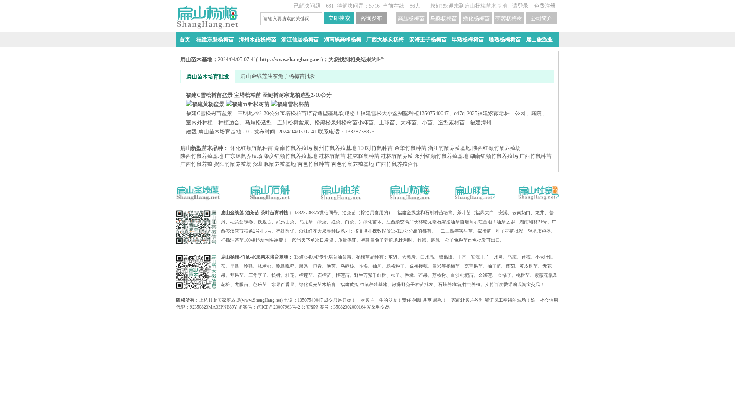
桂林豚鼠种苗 (363, 156)
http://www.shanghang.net (290, 59)
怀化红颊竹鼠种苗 (251, 148)
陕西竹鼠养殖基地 (201, 156)
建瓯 (191, 132)
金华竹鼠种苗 (410, 148)
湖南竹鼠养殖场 (293, 148)
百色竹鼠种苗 (313, 164)
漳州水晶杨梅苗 (257, 39)
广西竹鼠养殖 (196, 164)
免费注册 (544, 6)
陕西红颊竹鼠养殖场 (496, 148)
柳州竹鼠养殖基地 (335, 148)
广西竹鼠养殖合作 (397, 164)
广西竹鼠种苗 (535, 156)
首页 (185, 39)
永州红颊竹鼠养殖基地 (441, 156)
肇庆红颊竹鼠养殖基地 (290, 156)
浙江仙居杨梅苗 (300, 39)
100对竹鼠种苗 (375, 148)
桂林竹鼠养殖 (397, 156)
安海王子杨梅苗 (428, 39)
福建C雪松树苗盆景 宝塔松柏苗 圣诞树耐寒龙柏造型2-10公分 (366, 108)
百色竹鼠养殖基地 (352, 164)
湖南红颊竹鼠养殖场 (494, 156)
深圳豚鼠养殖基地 (274, 164)
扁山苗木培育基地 (219, 132)
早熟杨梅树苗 (468, 39)
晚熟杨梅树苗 (505, 39)
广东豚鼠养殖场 (243, 156)
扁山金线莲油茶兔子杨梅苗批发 (277, 76)
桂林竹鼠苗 (332, 156)
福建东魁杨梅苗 (215, 39)
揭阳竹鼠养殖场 (233, 164)
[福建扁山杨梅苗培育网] (214, 17)
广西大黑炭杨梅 (385, 39)
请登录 (520, 6)
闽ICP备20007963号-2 (278, 307)
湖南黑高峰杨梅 (342, 39)
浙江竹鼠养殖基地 (449, 148)
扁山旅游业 (539, 39)
